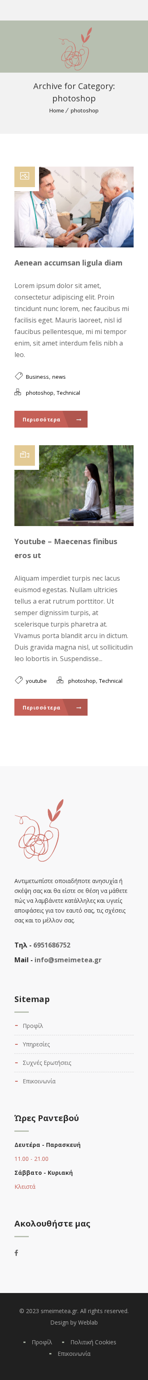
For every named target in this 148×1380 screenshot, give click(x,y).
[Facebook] (21, 1252)
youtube (36, 680)
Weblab (88, 1322)
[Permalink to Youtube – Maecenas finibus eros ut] (74, 523)
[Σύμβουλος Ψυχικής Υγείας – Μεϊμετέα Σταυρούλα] (31, 45)
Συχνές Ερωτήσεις (47, 1062)
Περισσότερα (42, 419)
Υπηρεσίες (36, 1044)
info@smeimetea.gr (68, 959)
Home (56, 110)
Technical (68, 392)
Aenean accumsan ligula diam (68, 263)
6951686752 (51, 945)
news (59, 376)
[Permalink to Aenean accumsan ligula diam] (74, 244)
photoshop (85, 110)
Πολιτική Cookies (93, 1342)
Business (37, 376)
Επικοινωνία (39, 1081)
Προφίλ (33, 1026)
